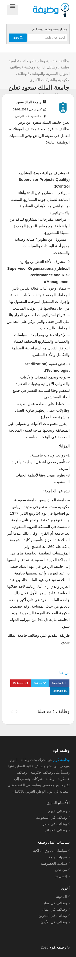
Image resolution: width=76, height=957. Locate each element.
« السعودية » (34, 116)
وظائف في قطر (55, 903)
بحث (16, 37)
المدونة (61, 897)
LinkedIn (58, 691)
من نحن (61, 870)
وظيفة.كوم (57, 947)
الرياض (19, 116)
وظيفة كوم (61, 760)
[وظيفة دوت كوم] (44, 10)
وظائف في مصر (55, 824)
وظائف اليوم (57, 811)
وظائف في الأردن (54, 922)
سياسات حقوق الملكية (50, 851)
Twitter (38, 683)
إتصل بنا (61, 876)
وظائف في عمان (54, 909)
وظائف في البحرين (52, 916)
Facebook (58, 683)
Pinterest (18, 683)
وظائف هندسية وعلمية (52, 61)
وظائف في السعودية (51, 818)
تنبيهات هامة (58, 857)
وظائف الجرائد (56, 830)
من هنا (64, 673)
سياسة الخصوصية (54, 864)
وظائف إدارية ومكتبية (40, 67)
